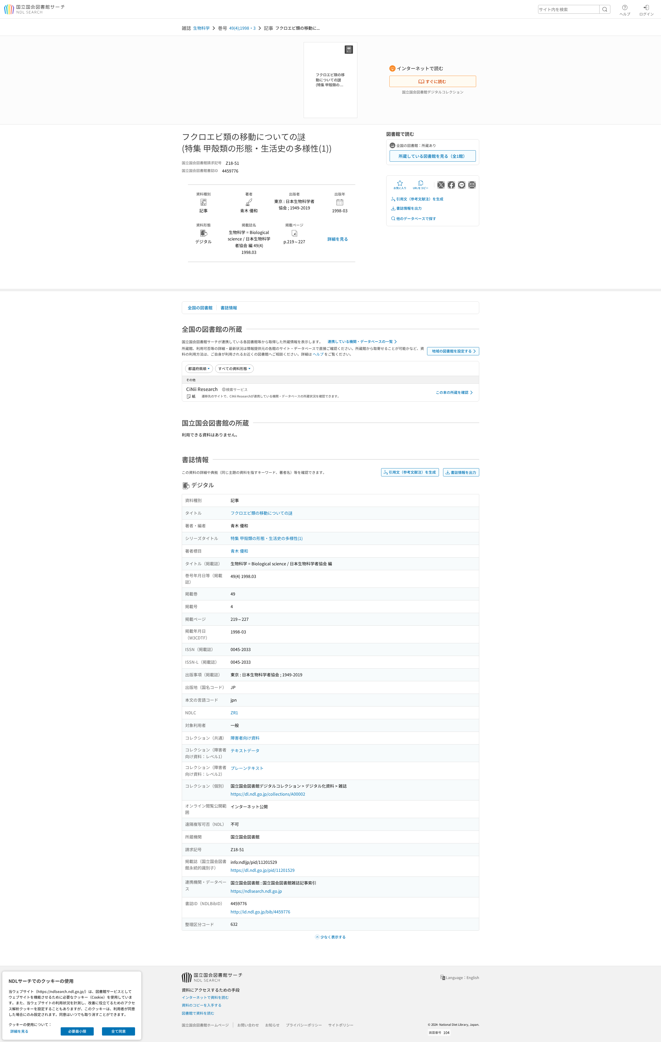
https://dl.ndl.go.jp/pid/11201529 (263, 870)
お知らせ (272, 1025)
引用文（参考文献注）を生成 (419, 198)
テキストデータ (245, 750)
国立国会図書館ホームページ (205, 1025)
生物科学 (201, 28)
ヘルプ (624, 13)
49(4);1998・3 (242, 28)
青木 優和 (239, 551)
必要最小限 (77, 1031)
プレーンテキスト (247, 768)
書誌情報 (229, 307)
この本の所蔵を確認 (452, 392)
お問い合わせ (248, 1025)
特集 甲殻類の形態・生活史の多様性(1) (267, 538)
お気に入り (400, 188)
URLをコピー (420, 188)
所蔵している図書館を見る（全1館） (433, 156)
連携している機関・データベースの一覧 (360, 341)
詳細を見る (337, 239)
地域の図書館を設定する (452, 351)
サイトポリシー (340, 1025)
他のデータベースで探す (416, 218)
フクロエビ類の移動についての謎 (262, 513)
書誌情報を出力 (409, 208)
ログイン (646, 13)
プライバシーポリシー (304, 1025)
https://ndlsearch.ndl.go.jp (256, 891)
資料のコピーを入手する (202, 1005)
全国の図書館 (200, 307)
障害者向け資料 (245, 738)
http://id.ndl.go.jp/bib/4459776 (260, 911)
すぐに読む (436, 81)
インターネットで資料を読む (205, 997)
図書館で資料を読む (198, 1013)
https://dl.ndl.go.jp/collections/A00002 (268, 794)
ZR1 (234, 712)
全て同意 (118, 1031)
